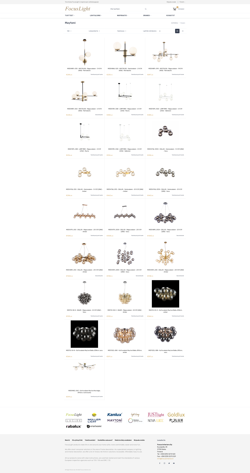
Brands (146, 15)
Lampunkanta (93, 31)
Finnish (182, 2)
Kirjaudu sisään (171, 2)
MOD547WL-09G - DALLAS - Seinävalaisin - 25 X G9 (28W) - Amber (125, 190)
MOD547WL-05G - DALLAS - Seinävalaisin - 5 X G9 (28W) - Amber (84, 190)
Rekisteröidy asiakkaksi (123, 440)
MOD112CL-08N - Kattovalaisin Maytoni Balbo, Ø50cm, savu (166, 351)
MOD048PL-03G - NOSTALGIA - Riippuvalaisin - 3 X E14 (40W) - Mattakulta (84, 69)
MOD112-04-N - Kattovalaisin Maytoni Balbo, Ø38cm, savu (84, 350)
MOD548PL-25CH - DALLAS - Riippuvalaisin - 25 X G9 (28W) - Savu (165, 230)
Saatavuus (121, 31)
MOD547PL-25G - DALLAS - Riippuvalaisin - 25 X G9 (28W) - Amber (84, 230)
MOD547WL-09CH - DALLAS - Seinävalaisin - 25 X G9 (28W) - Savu (165, 190)
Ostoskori (181, 9)
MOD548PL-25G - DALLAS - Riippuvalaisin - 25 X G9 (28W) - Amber (84, 271)
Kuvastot (170, 15)
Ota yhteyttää (77, 440)
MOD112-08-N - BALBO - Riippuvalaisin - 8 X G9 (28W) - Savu (84, 311)
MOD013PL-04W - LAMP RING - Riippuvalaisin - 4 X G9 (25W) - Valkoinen (125, 150)
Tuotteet (69, 15)
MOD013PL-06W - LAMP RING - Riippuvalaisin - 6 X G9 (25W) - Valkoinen (165, 110)
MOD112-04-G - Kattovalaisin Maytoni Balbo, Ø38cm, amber (165, 311)
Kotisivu (175, 23)
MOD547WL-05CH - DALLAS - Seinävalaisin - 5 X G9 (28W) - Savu (165, 150)
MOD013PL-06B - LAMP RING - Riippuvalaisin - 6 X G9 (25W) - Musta (125, 110)
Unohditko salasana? (105, 440)
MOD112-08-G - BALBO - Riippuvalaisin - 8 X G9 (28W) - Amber (125, 311)
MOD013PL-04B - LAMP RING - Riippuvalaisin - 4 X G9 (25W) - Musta (84, 150)
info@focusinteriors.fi (165, 459)
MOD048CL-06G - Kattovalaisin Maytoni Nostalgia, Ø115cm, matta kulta (84, 391)
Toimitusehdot (90, 440)
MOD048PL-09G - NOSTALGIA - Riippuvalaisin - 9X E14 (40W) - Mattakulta (166, 69)
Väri (68, 31)
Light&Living (95, 15)
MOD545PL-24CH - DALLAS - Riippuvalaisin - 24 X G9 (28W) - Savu (125, 271)
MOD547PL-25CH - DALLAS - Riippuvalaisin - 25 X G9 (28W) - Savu (125, 230)
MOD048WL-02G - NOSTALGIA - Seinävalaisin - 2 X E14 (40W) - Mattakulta (125, 69)
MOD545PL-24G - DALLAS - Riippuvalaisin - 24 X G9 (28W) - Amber (165, 271)
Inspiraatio (122, 15)
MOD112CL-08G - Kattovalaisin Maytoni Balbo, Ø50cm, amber (125, 351)
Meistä (67, 440)
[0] (174, 9)
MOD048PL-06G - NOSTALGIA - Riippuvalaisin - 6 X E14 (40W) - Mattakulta (84, 110)
